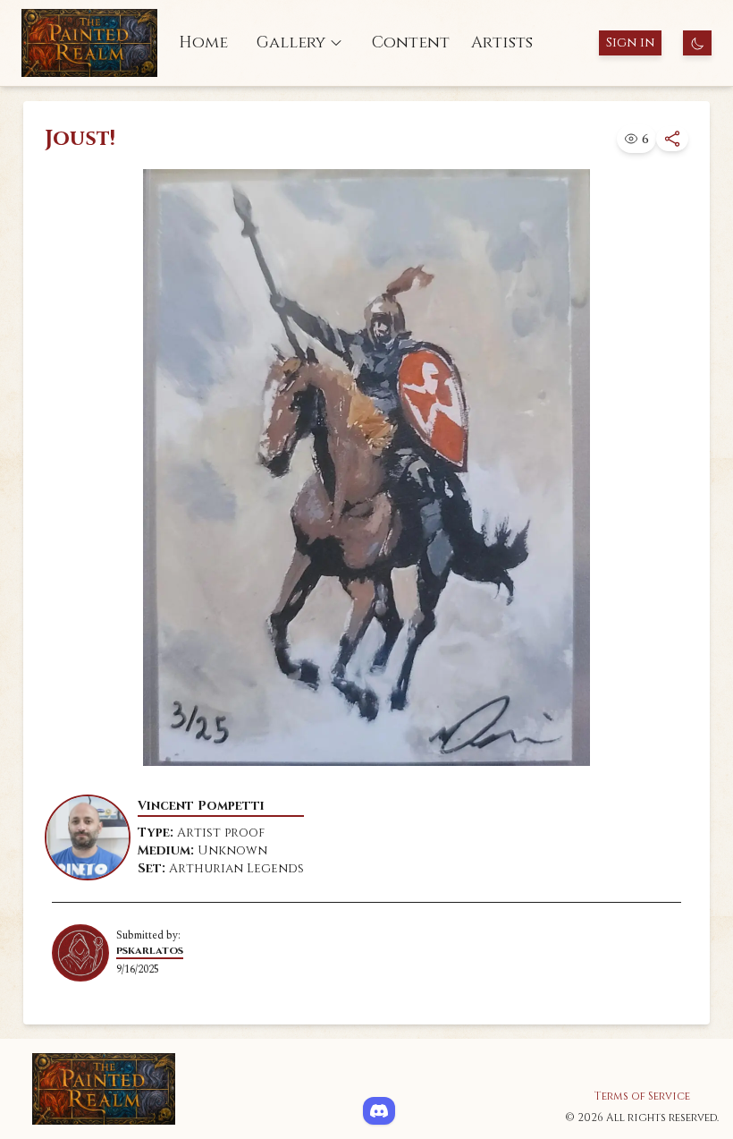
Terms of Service (642, 1096)
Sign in (630, 42)
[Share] (672, 139)
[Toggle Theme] (697, 42)
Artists (502, 42)
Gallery (291, 42)
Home (203, 42)
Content (411, 42)
